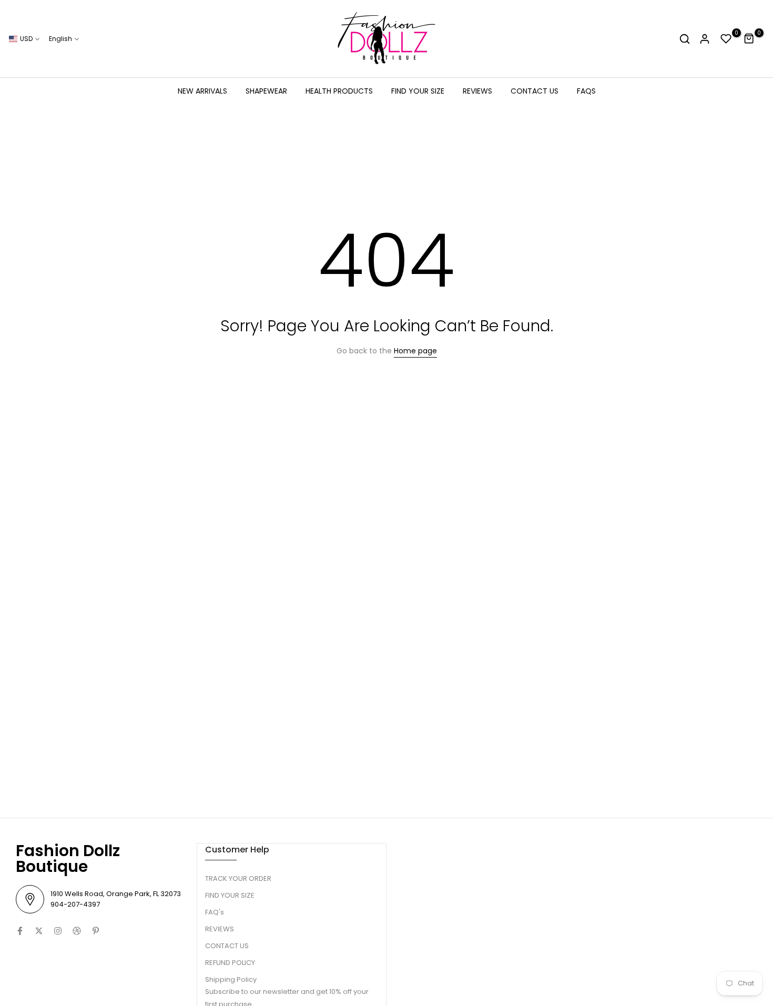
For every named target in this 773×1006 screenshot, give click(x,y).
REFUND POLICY (230, 963)
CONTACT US (534, 91)
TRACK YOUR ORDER (238, 878)
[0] (726, 39)
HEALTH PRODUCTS (339, 91)
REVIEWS (477, 91)
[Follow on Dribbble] (77, 931)
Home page (415, 351)
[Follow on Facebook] (20, 931)
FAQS (586, 91)
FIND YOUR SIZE (417, 91)
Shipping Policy (231, 979)
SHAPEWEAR (266, 91)
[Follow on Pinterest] (95, 931)
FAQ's (214, 912)
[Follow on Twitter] (39, 931)
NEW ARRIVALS (202, 91)
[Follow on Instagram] (58, 931)
